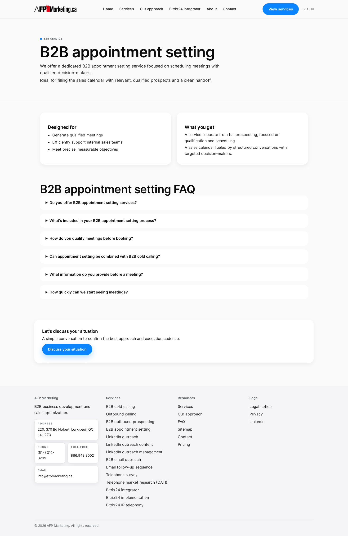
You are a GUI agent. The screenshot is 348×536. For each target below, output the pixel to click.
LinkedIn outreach (122, 436)
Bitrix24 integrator (185, 9)
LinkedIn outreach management (134, 452)
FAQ (181, 421)
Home (108, 9)
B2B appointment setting (128, 429)
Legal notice (261, 406)
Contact (229, 9)
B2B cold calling (120, 406)
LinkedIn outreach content (129, 444)
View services (280, 9)
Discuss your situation (67, 349)
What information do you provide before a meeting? (96, 274)
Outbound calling (121, 414)
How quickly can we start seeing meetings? (88, 292)
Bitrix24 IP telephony (124, 505)
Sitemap (185, 429)
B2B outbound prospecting (130, 421)
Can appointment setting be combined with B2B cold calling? (104, 256)
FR (304, 9)
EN (311, 9)
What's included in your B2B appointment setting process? (102, 220)
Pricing (184, 444)
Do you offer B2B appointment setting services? (93, 202)
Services (126, 9)
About (212, 9)
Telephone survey (122, 474)
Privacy (256, 414)
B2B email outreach (123, 459)
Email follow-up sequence (129, 467)
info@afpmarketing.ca (55, 476)
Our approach (151, 9)
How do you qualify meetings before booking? (91, 238)
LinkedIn (257, 421)
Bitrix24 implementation (127, 497)
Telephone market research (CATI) (136, 482)
